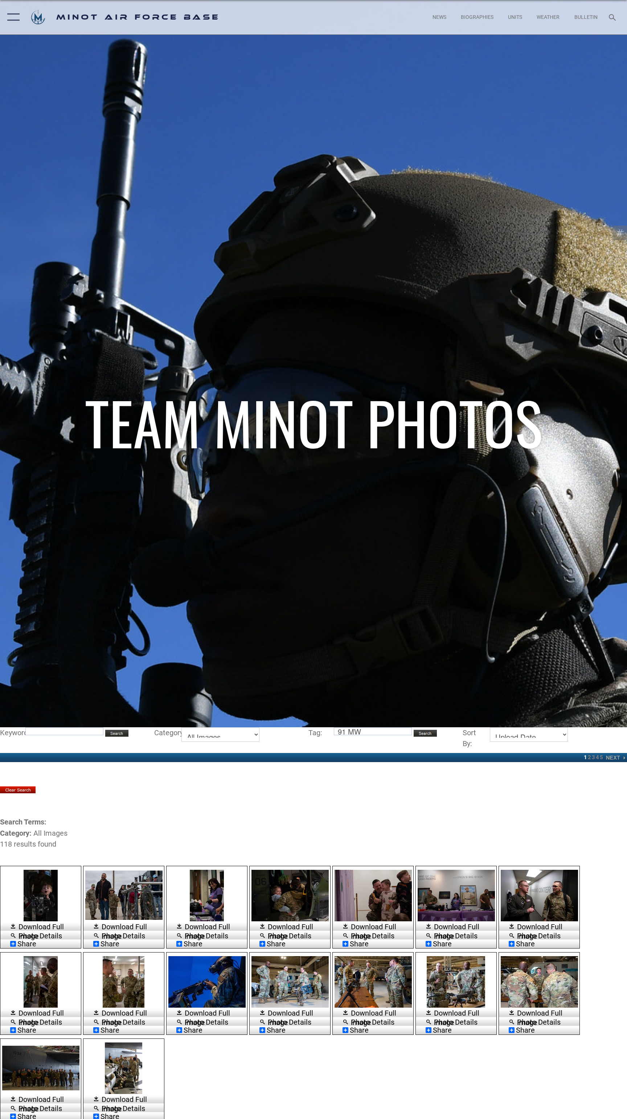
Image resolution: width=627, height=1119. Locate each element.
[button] (12, 17)
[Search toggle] (613, 17)
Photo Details (40, 935)
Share (26, 944)
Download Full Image (41, 926)
